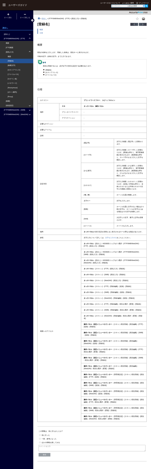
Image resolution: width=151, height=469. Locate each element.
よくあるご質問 (128, 3)
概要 (41, 30)
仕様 (41, 33)
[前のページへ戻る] (134, 25)
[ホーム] (38, 18)
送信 (44, 455)
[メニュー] (4, 5)
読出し (44, 18)
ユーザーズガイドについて (110, 3)
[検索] (146, 6)
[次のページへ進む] (143, 25)
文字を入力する (111, 238)
